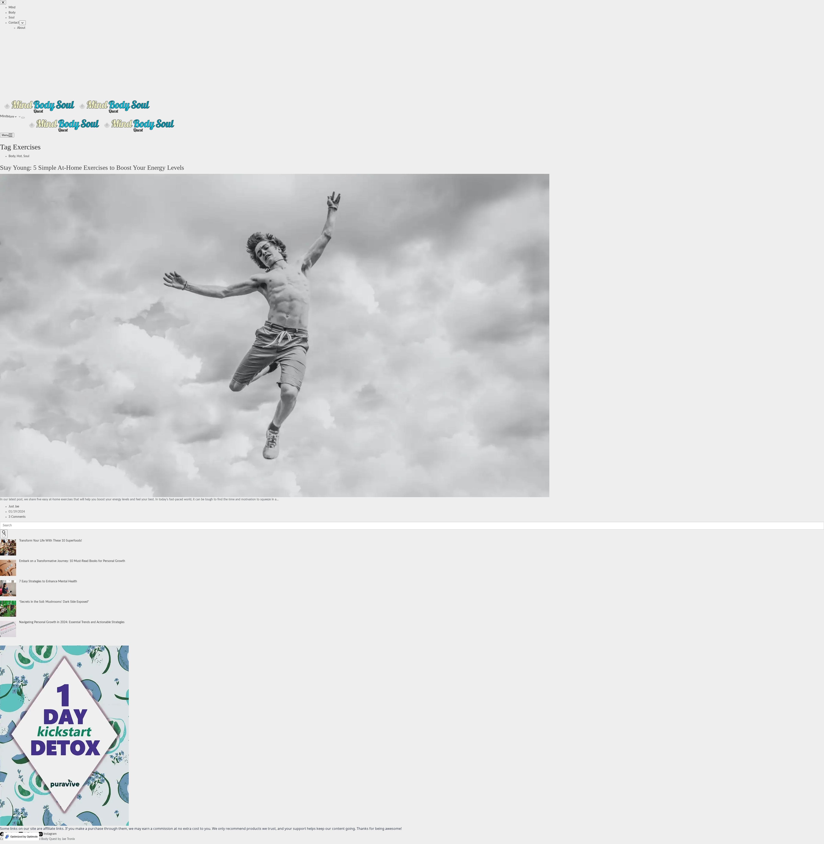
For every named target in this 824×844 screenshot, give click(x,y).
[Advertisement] (412, 63)
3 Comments (17, 516)
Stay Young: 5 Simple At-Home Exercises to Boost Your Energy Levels (92, 167)
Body (12, 156)
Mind (3, 116)
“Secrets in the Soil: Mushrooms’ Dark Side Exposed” (54, 601)
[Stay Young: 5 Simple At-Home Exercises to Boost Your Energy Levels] (274, 335)
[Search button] (4, 534)
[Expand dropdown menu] (23, 117)
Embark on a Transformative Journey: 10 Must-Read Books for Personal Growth (72, 561)
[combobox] (412, 526)
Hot (19, 156)
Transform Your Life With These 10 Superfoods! (50, 540)
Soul (26, 156)
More (11, 116)
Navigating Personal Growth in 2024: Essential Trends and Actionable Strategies (71, 622)
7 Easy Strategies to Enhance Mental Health (48, 581)
